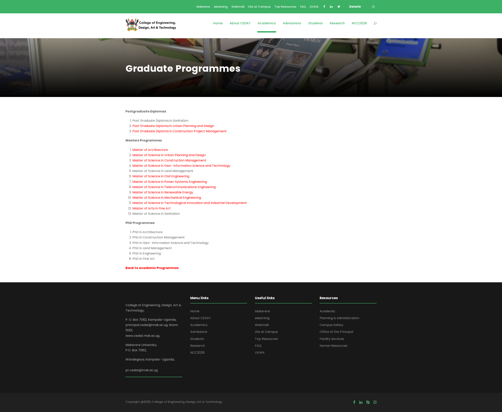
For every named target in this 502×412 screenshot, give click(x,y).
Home (218, 23)
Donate (355, 7)
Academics (267, 23)
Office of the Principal (336, 332)
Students (315, 23)
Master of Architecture (150, 150)
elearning (220, 7)
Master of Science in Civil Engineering (160, 176)
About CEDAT (240, 23)
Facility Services (332, 339)
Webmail (237, 7)
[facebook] (324, 7)
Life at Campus (259, 7)
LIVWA (314, 7)
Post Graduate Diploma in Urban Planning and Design (173, 126)
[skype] (367, 402)
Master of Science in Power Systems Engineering (169, 181)
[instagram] (374, 402)
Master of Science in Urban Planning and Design (169, 155)
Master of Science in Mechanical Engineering (166, 197)
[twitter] (338, 7)
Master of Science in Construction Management (169, 160)
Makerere (203, 7)
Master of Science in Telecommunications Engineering (174, 187)
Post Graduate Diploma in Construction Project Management (179, 131)
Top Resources (285, 7)
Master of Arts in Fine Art (151, 208)
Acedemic (327, 311)
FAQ (303, 7)
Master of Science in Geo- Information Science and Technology (181, 165)
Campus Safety (331, 325)
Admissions (292, 23)
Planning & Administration (339, 318)
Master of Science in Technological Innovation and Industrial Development (189, 203)
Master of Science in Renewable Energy (162, 192)
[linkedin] (331, 7)
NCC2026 (359, 23)
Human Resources (333, 345)
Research (337, 23)
